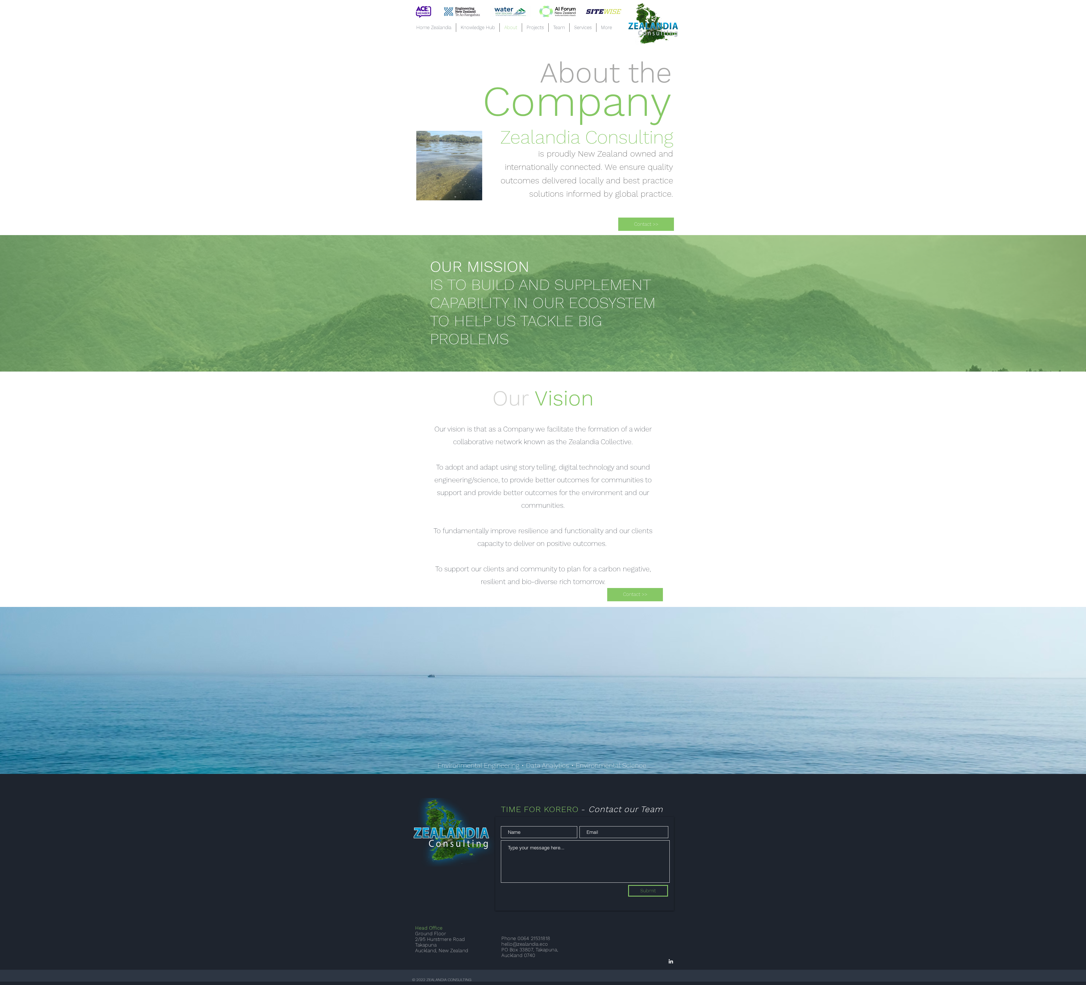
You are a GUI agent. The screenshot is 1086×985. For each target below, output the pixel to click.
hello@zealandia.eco (524, 944)
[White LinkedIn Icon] (671, 961)
